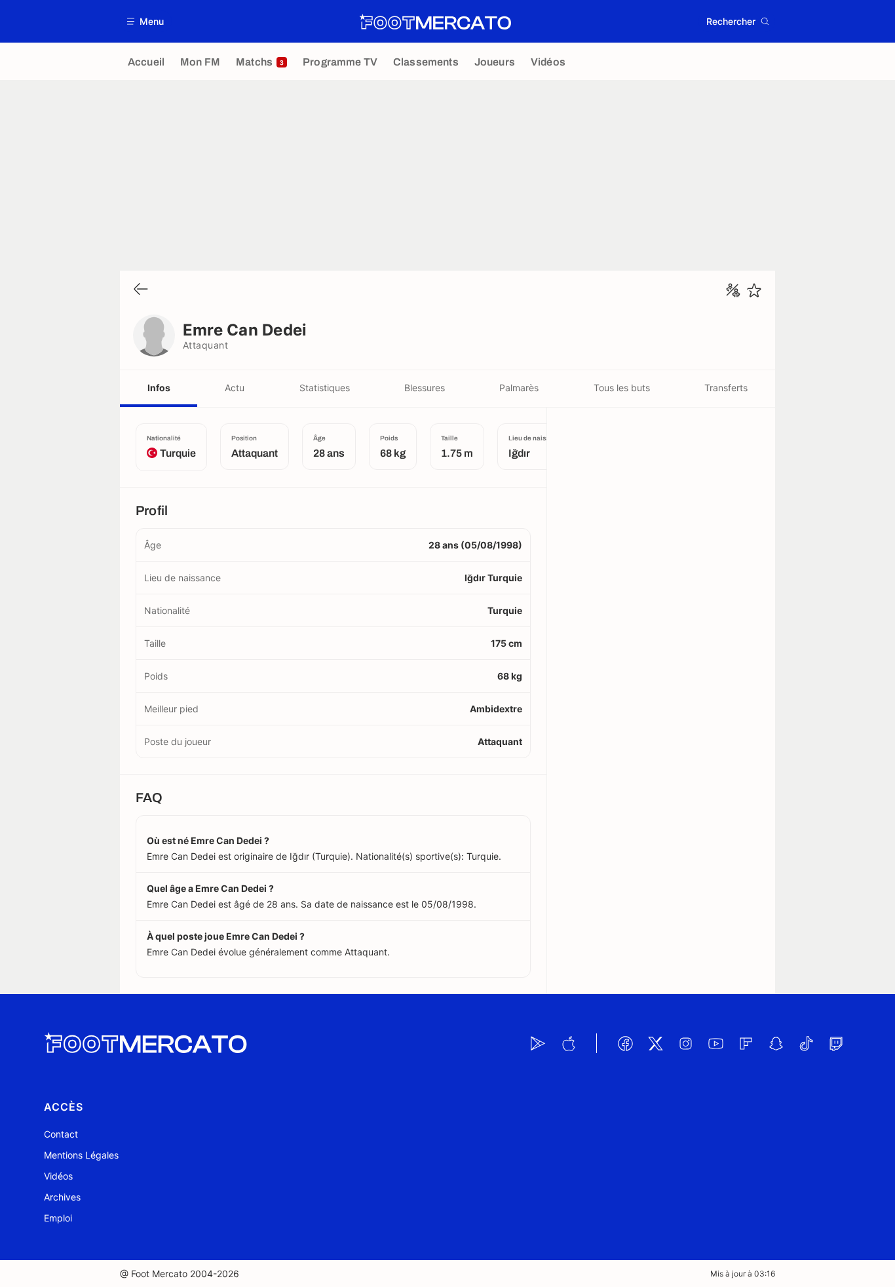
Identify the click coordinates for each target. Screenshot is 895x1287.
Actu (234, 387)
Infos (158, 387)
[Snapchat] (776, 1043)
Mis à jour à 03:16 (742, 1273)
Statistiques (324, 387)
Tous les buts (622, 387)
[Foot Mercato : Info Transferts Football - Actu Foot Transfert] (435, 21)
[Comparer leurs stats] (733, 290)
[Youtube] (715, 1043)
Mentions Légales (81, 1155)
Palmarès (519, 387)
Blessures (424, 387)
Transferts (726, 387)
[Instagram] (685, 1043)
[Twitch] (836, 1043)
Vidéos (58, 1175)
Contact (61, 1134)
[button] (146, 21)
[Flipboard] (745, 1043)
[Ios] (568, 1043)
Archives (62, 1196)
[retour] (141, 290)
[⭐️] (754, 290)
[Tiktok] (806, 1043)
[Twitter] (655, 1043)
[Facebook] (625, 1043)
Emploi (58, 1217)
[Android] (538, 1043)
